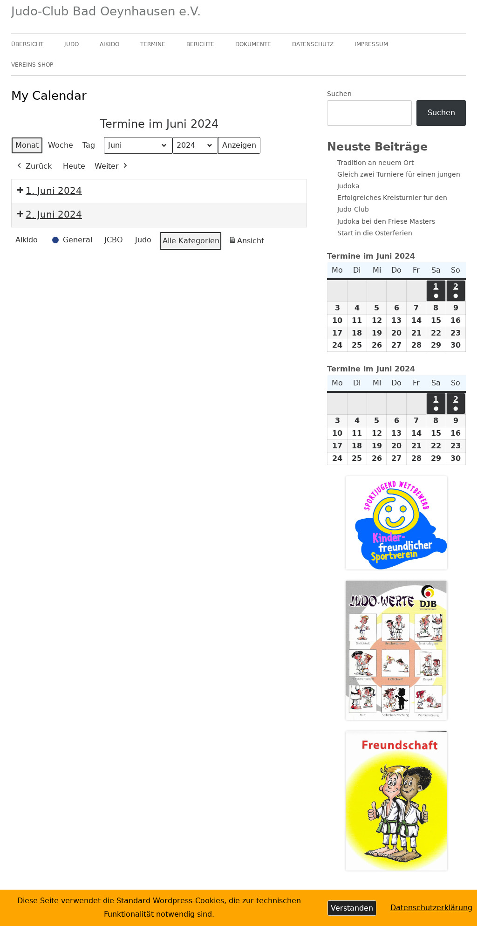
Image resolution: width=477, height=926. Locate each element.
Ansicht (247, 243)
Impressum (371, 44)
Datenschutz (313, 44)
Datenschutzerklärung (431, 907)
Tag (88, 145)
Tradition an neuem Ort (375, 162)
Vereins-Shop (32, 65)
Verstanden (352, 908)
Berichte (200, 44)
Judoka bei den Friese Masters (386, 221)
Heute (74, 166)
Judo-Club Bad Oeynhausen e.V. (106, 11)
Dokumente (253, 44)
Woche (60, 145)
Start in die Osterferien (374, 233)
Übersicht (27, 44)
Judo (71, 44)
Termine (152, 44)
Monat (27, 145)
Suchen (339, 93)
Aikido (109, 44)
